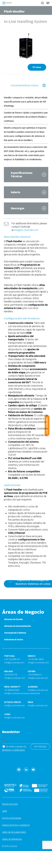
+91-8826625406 (11, 690)
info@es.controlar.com (26, 230)
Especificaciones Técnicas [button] (21, 174)
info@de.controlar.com (38, 690)
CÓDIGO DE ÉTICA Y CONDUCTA (16, 825)
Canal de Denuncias (12, 839)
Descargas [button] (17, 208)
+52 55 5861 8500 (36, 659)
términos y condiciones (13, 750)
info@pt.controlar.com (14, 663)
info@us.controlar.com (14, 705)
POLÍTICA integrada (11, 818)
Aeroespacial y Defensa (15, 633)
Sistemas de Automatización (17, 626)
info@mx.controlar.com (38, 663)
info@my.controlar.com (14, 678)
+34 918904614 (35, 675)
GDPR (4, 811)
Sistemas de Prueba (13, 619)
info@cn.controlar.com (14, 718)
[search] (42, 3)
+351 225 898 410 (12, 659)
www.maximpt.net (32, 693)
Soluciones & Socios (13, 639)
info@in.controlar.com (14, 693)
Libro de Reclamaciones (14, 832)
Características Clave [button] (24, 85)
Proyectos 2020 (10, 804)
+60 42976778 (10, 675)
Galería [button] (15, 192)
